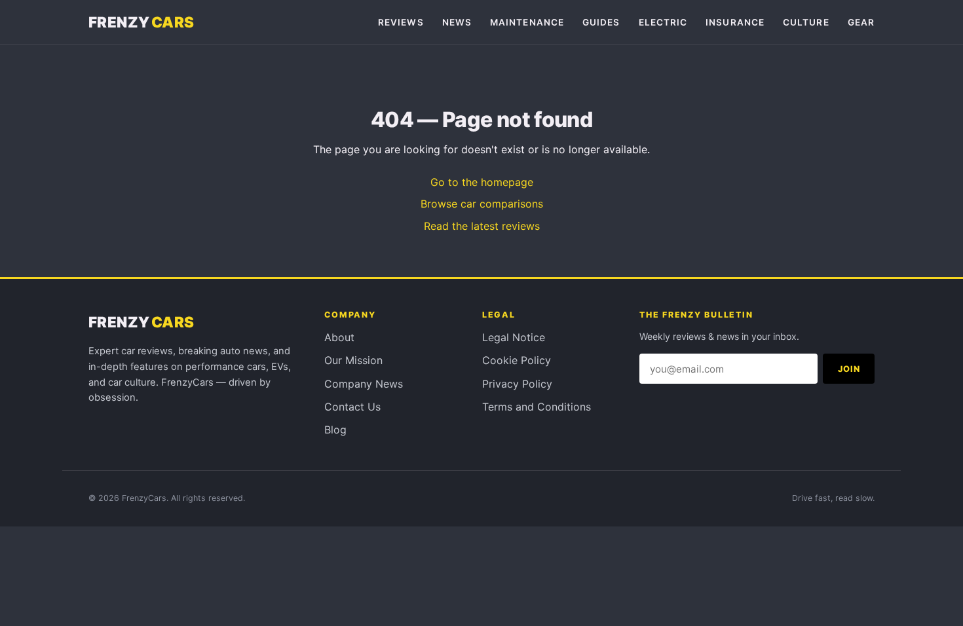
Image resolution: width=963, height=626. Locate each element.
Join (849, 369)
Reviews (401, 22)
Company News (363, 383)
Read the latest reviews (482, 225)
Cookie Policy (516, 360)
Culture (806, 22)
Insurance (735, 22)
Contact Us (352, 406)
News (457, 22)
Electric (663, 22)
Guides (601, 22)
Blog (335, 429)
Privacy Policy (517, 383)
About (339, 337)
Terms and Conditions (536, 406)
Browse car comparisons (482, 203)
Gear (861, 22)
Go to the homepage (481, 182)
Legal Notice (513, 337)
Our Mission (353, 360)
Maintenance (527, 22)
